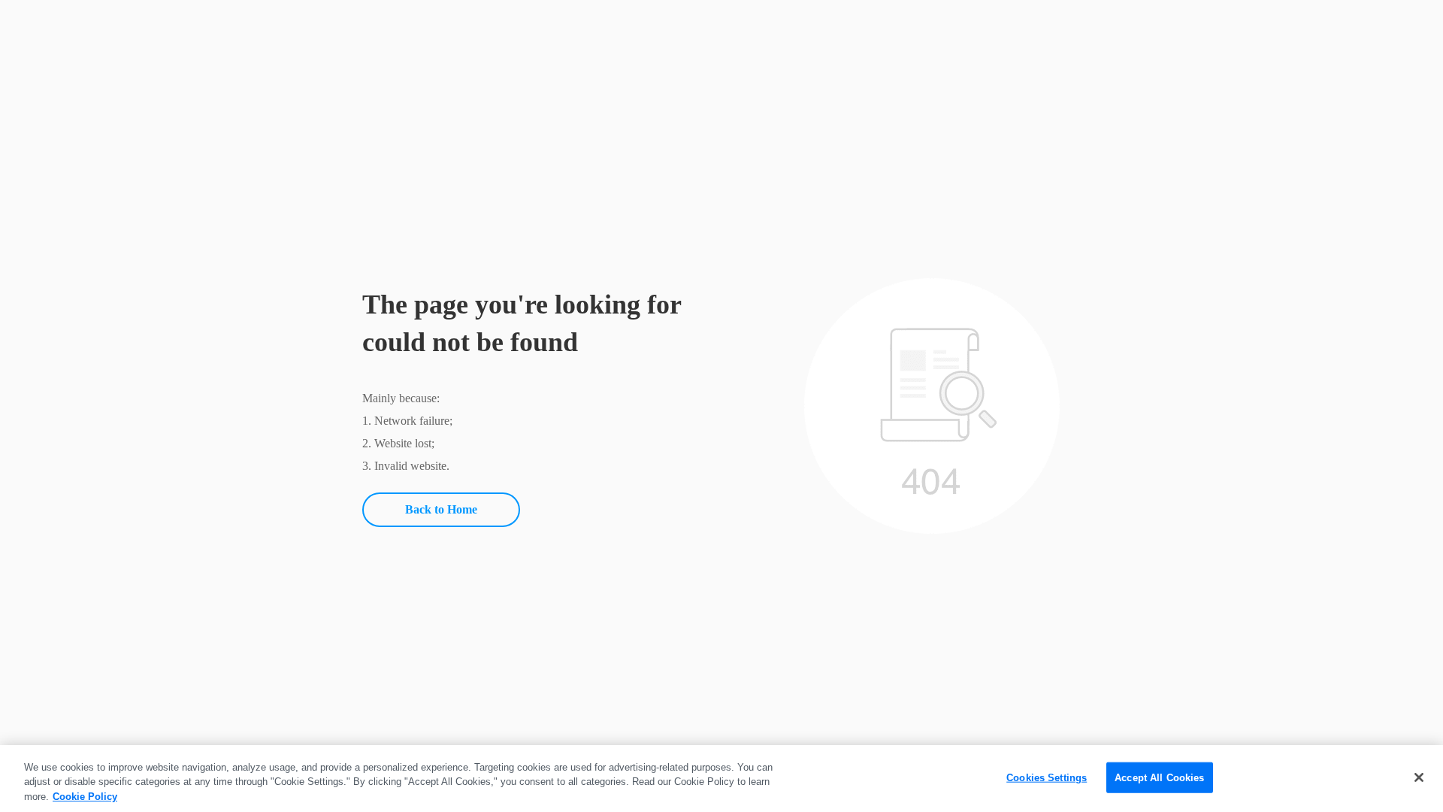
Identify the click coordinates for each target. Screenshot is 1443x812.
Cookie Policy (85, 796)
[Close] (1418, 777)
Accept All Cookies (1159, 777)
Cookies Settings (1046, 777)
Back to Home (441, 509)
